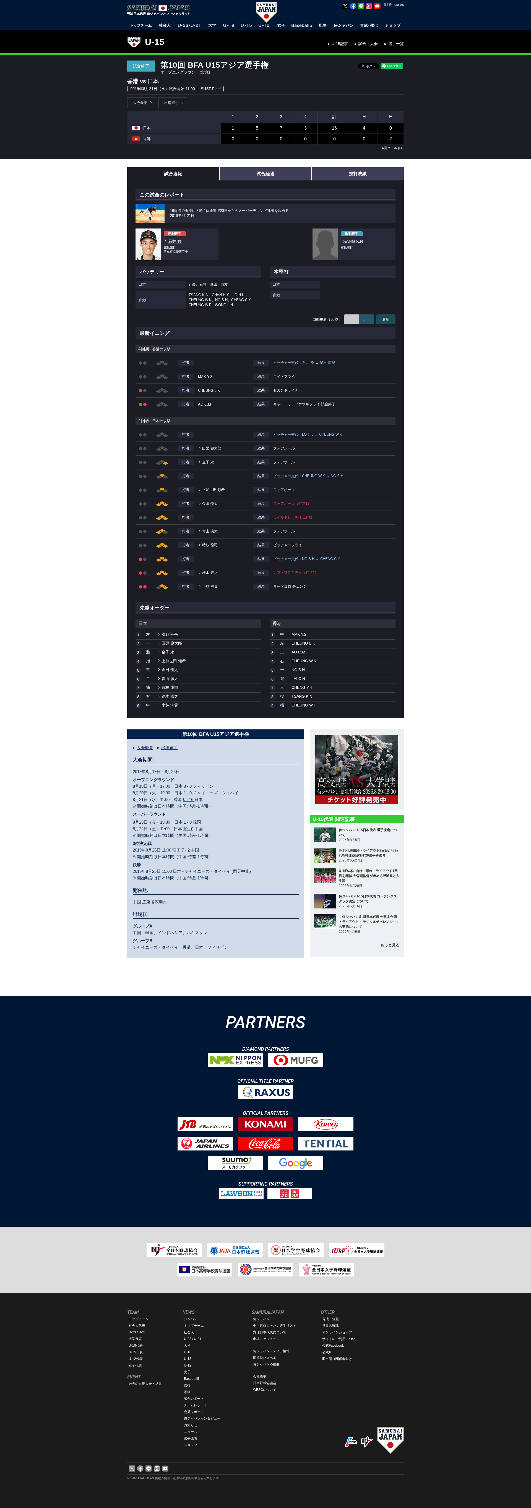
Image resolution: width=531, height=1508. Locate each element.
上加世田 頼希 (213, 490)
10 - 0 (188, 828)
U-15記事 (340, 43)
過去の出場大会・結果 (145, 1384)
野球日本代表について (269, 1332)
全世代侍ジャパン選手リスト (274, 1326)
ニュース (190, 1432)
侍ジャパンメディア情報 (271, 1351)
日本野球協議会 (264, 1383)
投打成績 (358, 173)
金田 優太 (210, 503)
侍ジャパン (261, 1319)
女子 (187, 1372)
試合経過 (265, 173)
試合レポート (194, 1399)
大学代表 (135, 1339)
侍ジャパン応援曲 (266, 1364)
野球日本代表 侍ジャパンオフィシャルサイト (160, 10)
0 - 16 (188, 799)
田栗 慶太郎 (211, 448)
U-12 (187, 1365)
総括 (187, 1385)
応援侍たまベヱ (264, 1358)
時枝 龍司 (210, 545)
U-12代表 (136, 1359)
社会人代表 (137, 1326)
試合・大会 (368, 43)
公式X (326, 1352)
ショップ (190, 1445)
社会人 (189, 1332)
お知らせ (190, 1425)
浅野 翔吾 (170, 634)
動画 (187, 1392)
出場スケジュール (266, 1339)
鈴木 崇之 (210, 573)
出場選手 (171, 103)
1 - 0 (188, 792)
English (399, 4)
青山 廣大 (210, 531)
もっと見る (390, 945)
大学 (187, 1345)
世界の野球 (330, 1326)
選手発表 (190, 1438)
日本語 (387, 4)
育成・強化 (330, 1319)
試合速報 (173, 173)
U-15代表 (136, 1352)
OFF (366, 319)
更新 (385, 319)
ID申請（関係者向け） (338, 1359)
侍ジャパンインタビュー (202, 1418)
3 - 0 (188, 786)
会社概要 (259, 1376)
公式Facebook (333, 1345)
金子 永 (208, 462)
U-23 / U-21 (137, 1332)
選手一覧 (396, 43)
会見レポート (194, 1412)
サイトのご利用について (340, 1339)
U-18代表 (136, 1345)
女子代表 (135, 1365)
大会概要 (140, 103)
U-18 (187, 1352)
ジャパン (190, 1319)
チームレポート (195, 1405)
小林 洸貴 (210, 586)
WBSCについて (264, 1390)
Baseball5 (191, 1379)
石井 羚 (175, 241)
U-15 (154, 42)
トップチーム (139, 1319)
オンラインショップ (337, 1332)
